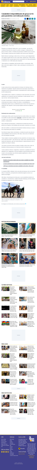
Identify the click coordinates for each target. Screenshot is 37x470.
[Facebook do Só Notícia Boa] (30, 1)
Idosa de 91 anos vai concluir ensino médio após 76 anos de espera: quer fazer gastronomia (31, 324)
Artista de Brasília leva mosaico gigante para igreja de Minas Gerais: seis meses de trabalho (31, 289)
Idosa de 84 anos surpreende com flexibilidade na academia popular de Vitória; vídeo (8, 266)
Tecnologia (12, 454)
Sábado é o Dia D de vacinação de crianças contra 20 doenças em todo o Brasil (27, 235)
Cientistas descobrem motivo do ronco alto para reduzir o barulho (14, 404)
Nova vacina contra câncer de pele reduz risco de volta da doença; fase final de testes (31, 300)
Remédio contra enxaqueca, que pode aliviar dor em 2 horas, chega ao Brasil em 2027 (31, 382)
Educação (16, 4)
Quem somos (3, 440)
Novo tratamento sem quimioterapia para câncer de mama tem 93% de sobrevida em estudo (13, 397)
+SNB (27, 1)
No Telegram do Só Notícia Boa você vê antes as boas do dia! (13, 203)
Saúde (11, 451)
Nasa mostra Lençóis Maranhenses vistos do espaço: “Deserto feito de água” (10, 235)
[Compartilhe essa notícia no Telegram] (34, 19)
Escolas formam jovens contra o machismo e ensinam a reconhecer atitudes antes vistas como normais (13, 300)
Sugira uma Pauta (4, 444)
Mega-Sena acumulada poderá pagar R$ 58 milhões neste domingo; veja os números (9, 250)
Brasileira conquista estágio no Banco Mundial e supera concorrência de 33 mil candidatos (31, 397)
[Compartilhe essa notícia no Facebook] (25, 19)
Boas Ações (3, 4)
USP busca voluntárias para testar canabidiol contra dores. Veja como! (18, 165)
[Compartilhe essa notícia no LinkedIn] (30, 19)
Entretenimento (22, 4)
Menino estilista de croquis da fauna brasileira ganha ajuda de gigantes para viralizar (31, 316)
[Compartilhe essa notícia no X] (27, 19)
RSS (2, 446)
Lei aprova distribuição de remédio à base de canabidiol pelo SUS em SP (18, 163)
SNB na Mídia (3, 439)
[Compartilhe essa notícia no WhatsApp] (32, 19)
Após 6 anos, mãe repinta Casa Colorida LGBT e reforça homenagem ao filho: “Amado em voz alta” (14, 324)
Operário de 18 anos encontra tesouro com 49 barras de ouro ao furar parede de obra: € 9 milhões (13, 366)
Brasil (8, 4)
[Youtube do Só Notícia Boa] (35, 1)
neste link (19, 117)
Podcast (30, 4)
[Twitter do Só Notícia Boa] (32, 1)
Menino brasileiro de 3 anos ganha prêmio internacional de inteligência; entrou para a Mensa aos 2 (13, 349)
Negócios (11, 449)
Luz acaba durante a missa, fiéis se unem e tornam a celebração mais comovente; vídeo (13, 309)
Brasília (11, 4)
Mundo (34, 4)
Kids (27, 4)
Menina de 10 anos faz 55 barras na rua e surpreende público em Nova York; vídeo (13, 315)
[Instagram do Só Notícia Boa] (31, 1)
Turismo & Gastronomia (14, 455)
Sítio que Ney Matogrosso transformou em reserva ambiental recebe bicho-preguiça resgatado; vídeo (13, 290)
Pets (10, 450)
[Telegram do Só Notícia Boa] (34, 1)
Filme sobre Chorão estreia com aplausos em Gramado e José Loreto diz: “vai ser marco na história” (13, 382)
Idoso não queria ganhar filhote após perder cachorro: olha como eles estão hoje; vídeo (27, 250)
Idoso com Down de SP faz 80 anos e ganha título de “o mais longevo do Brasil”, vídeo (13, 374)
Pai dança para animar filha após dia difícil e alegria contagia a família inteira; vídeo (31, 366)
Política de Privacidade (5, 445)
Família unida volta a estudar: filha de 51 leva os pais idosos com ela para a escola (27, 265)
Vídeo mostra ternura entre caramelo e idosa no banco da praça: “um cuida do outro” (31, 309)
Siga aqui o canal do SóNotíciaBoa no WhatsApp (18, 110)
